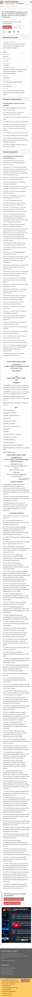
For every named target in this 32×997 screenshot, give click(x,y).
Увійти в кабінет (14, 899)
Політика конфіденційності (9, 960)
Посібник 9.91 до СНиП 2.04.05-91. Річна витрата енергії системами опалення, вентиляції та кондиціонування (15, 291)
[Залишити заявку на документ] (16, 31)
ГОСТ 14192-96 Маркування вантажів (12, 200)
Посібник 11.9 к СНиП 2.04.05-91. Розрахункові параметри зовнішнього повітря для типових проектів (14, 279)
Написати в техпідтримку (8, 968)
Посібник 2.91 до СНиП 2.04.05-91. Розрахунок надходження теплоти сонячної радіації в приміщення (14, 317)
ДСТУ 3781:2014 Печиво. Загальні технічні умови (15, 121)
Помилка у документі (7, 973)
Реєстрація (17, 27)
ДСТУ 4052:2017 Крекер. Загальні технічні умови (15, 135)
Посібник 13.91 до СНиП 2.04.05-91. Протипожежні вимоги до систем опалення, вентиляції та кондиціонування (15, 267)
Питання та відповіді (7, 970)
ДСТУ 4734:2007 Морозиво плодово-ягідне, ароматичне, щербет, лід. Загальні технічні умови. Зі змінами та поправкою (15, 140)
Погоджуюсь (25, 980)
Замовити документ (7, 972)
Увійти (7, 27)
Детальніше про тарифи (12, 903)
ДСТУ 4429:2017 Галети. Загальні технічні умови (15, 132)
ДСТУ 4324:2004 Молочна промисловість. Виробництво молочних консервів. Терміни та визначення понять (14, 162)
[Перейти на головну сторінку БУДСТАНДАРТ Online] (12, 2)
